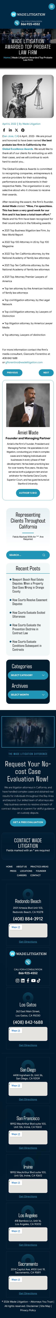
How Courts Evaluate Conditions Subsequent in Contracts (27, 645)
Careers (22, 875)
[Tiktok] (39, 981)
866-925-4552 (30, 24)
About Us (21, 866)
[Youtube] (33, 981)
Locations (26, 871)
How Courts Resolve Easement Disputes (29, 602)
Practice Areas (39, 866)
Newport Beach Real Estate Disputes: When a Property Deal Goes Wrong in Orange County (28, 585)
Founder (41, 871)
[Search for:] (28, 555)
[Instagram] (17, 981)
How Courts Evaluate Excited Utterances (28, 614)
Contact (35, 875)
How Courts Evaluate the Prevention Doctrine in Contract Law (26, 629)
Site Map (45, 1306)
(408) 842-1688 (28, 1022)
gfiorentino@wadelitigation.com (24, 362)
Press (13, 871)
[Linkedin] (23, 981)
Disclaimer (32, 1306)
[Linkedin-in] (10, 130)
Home (7, 57)
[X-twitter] (16, 130)
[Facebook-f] (4, 130)
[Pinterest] (22, 130)
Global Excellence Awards (17, 149)
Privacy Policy (28, 1310)
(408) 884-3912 (28, 919)
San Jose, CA (10, 136)
